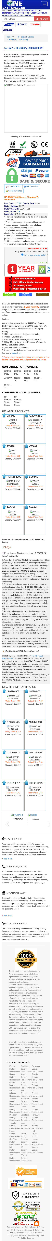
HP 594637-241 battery (18, 40)
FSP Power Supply (35, 1133)
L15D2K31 (14, 15)
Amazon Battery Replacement (26, 1142)
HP (19, 211)
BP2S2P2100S (7, 13)
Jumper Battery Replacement (14, 1101)
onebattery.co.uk (37, 1235)
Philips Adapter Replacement (14, 1093)
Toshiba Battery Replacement (37, 1077)
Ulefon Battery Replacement (26, 1109)
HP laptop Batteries (25, 37)
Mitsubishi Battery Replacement (26, 1117)
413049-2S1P (35, 423)
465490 (13, 453)
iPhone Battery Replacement (14, 1069)
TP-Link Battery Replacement (26, 1158)
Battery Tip (39, 1230)
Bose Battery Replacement (26, 1085)
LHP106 (18, 203)
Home (8, 37)
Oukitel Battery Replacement (14, 1085)
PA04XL (13, 514)
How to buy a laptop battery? (36, 255)
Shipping (28, 1230)
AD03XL (41, 13)
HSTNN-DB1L (37, 656)
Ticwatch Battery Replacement (14, 1125)
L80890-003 (13, 698)
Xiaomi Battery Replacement (26, 1077)
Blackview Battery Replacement (26, 1101)
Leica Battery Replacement (26, 1125)
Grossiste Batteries (34, 1233)
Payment (21, 1230)
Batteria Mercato (17, 1233)
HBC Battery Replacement (26, 1093)
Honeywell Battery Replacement (37, 1117)
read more (8, 859)
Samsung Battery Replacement (37, 1069)
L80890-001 (35, 698)
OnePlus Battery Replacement (14, 1142)
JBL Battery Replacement (26, 1150)
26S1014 (16, 10)
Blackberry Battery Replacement (26, 1069)
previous (7, 824)
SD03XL (35, 484)
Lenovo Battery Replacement (37, 1142)
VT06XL (35, 453)
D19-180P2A (35, 759)
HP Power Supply (23, 1133)
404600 (28, 15)
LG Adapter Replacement (37, 1093)
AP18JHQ (17, 13)
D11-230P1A (13, 759)
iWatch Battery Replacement (37, 1150)
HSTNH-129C (12, 484)
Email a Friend (15, 186)
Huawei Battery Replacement (14, 1077)
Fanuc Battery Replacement (14, 1133)
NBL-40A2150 (36, 10)
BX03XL (35, 514)
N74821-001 (13, 729)
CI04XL (13, 423)
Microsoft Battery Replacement (14, 1117)
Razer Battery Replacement (14, 1109)
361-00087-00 (26, 13)
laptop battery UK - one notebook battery (13, 4)
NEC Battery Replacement (37, 1109)
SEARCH (43, 19)
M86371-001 (35, 729)
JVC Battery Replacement (14, 1158)
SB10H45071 (25, 10)
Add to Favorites (15, 191)
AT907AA (8, 378)
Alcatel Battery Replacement (37, 1085)
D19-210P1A (35, 790)
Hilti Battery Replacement (37, 1125)
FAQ (13, 1230)
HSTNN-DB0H (8, 658)
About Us (19, 1227)
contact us (16, 353)
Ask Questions (32, 186)
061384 (34, 13)
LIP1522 (22, 15)
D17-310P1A (13, 790)
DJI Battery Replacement (14, 1150)
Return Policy (30, 1227)
